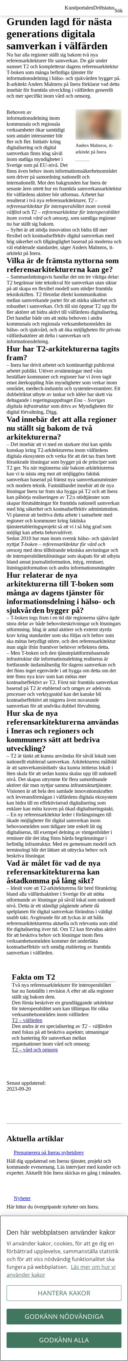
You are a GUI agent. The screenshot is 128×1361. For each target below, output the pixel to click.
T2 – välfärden (27, 1020)
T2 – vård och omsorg (35, 1049)
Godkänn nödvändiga (64, 1316)
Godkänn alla (64, 1340)
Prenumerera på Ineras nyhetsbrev (49, 1152)
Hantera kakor (64, 1293)
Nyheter (22, 1198)
